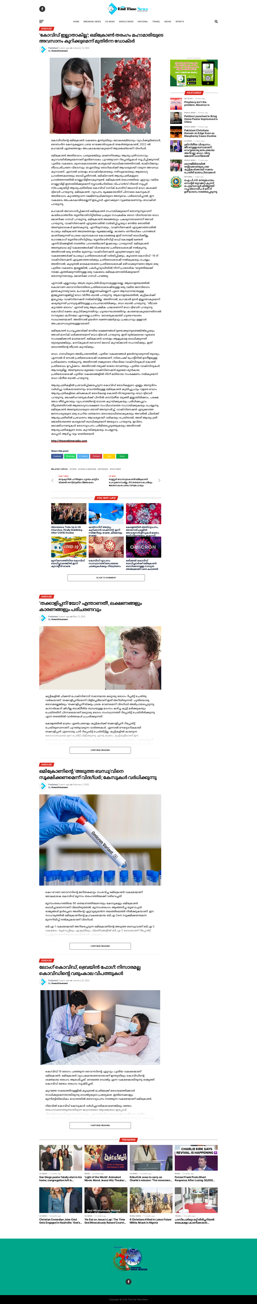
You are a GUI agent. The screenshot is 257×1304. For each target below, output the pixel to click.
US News (110, 21)
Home (76, 21)
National (143, 21)
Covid (74, 469)
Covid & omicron (87, 469)
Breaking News (92, 21)
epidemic (103, 469)
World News (126, 21)
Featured (116, 469)
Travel (156, 21)
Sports (179, 21)
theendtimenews (59, 51)
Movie (167, 21)
